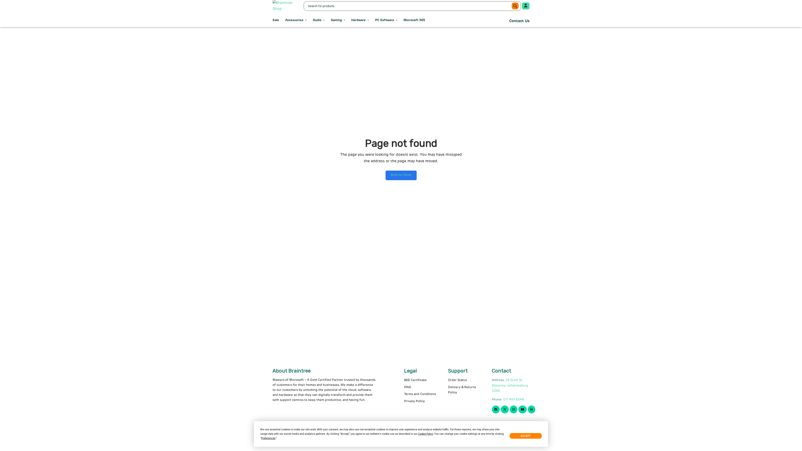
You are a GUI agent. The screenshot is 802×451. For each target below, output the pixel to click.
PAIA (407, 387)
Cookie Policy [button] (425, 433)
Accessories (294, 20)
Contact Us (519, 21)
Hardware (358, 20)
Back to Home (401, 174)
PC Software (384, 20)
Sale (276, 20)
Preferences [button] (268, 438)
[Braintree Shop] (285, 6)
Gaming (336, 20)
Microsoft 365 (414, 20)
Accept (525, 436)
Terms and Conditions (420, 394)
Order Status (457, 380)
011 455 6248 (513, 399)
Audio (317, 20)
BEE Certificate (415, 380)
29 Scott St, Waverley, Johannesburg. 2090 (510, 385)
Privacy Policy (414, 401)
